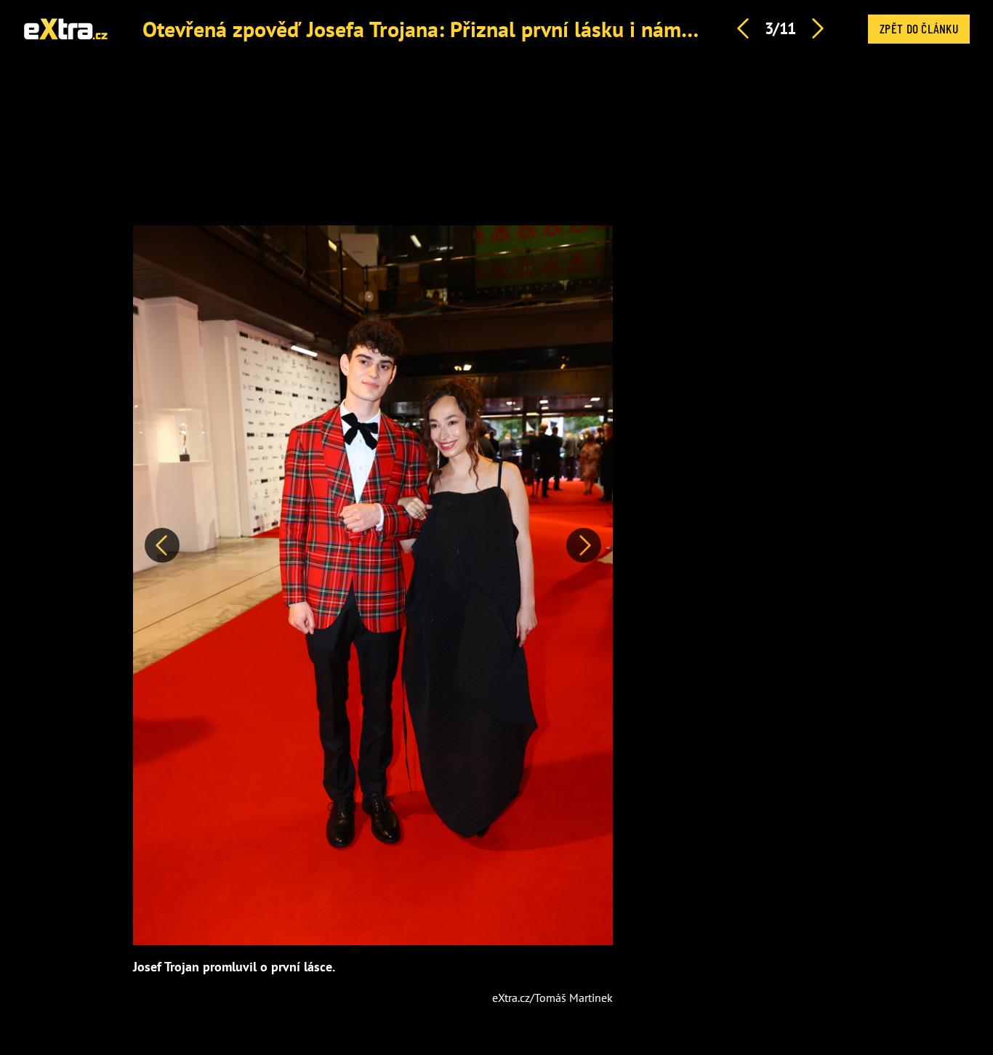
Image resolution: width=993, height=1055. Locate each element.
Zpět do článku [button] (919, 28)
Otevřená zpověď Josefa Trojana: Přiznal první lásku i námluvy (431, 29)
